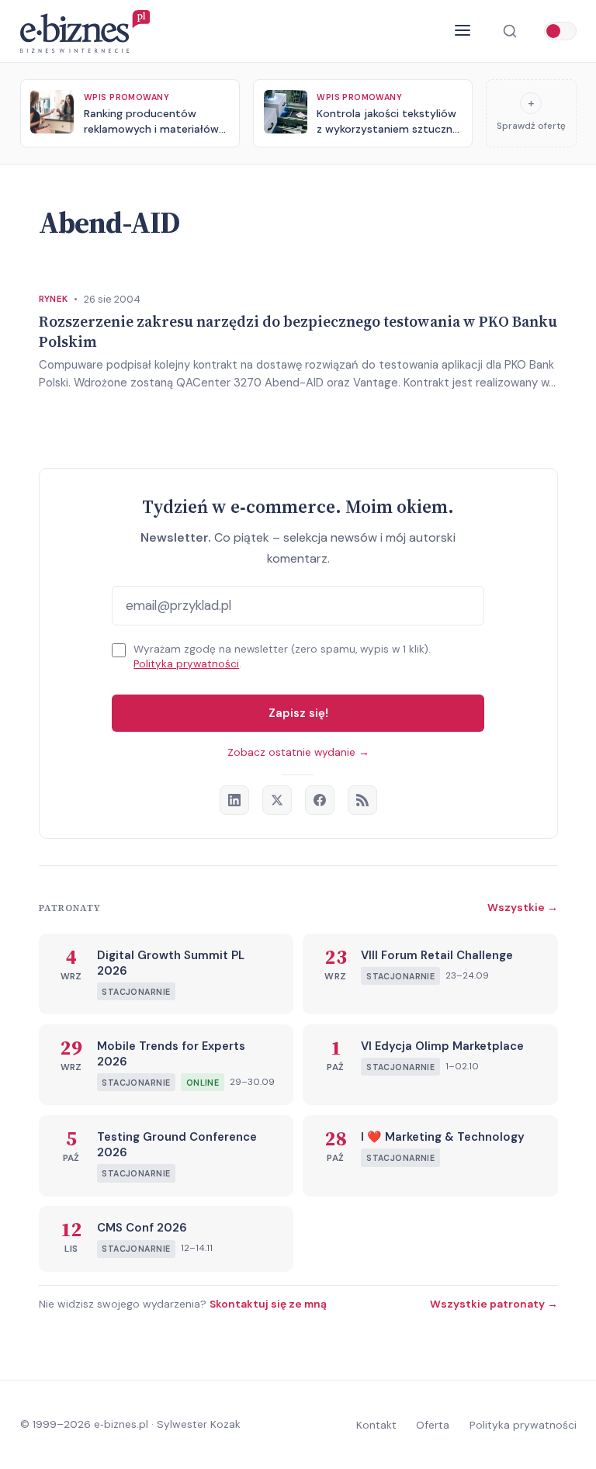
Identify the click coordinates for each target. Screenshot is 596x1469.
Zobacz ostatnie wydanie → (298, 752)
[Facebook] (319, 800)
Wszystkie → (522, 907)
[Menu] (463, 31)
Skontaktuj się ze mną (268, 1304)
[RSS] (362, 800)
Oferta (432, 1425)
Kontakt (376, 1425)
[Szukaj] (509, 31)
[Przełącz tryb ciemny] (560, 31)
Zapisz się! (298, 713)
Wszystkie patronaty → (494, 1304)
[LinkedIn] (234, 800)
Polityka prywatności (186, 663)
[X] (277, 800)
